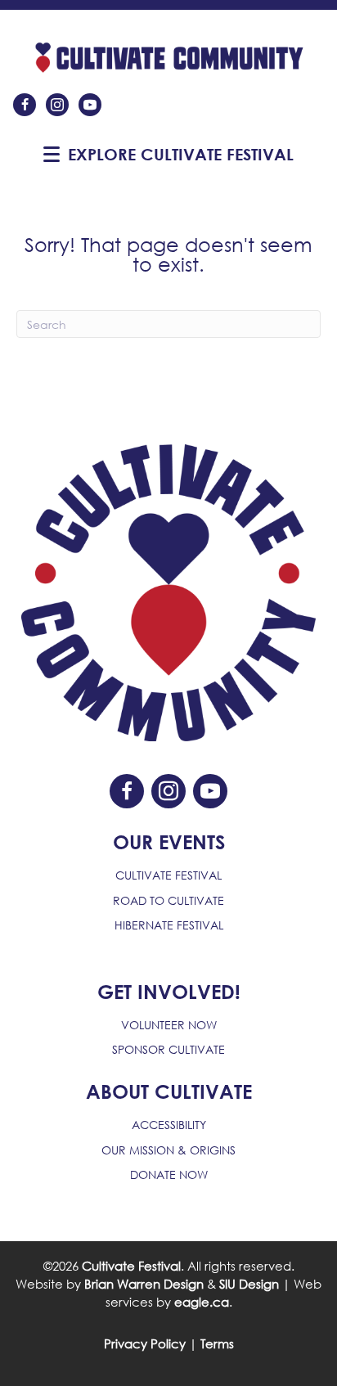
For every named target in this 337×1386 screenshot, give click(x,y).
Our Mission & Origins (168, 1150)
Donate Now (169, 1174)
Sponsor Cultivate (168, 1049)
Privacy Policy (145, 1343)
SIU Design (249, 1284)
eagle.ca (201, 1302)
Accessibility (169, 1124)
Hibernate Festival (169, 925)
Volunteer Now (169, 1025)
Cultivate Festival (168, 875)
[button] (51, 154)
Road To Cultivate (168, 900)
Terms (217, 1343)
